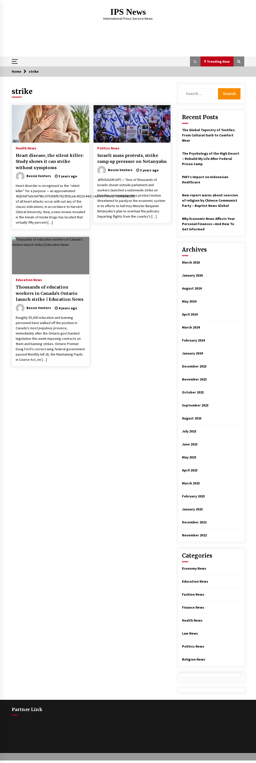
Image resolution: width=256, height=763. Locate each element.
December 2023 (194, 366)
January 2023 (192, 509)
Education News (29, 280)
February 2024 (193, 340)
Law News (190, 633)
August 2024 (192, 288)
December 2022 (194, 522)
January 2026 (192, 275)
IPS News (128, 12)
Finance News (193, 607)
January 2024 (192, 353)
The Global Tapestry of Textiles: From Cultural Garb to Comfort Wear (208, 135)
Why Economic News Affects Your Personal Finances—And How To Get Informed (208, 223)
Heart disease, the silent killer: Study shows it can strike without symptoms (50, 161)
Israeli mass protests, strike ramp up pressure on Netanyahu (131, 158)
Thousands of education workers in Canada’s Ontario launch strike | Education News (50, 293)
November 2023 (194, 379)
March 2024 (191, 327)
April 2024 (190, 314)
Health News (26, 148)
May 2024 (189, 301)
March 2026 (191, 262)
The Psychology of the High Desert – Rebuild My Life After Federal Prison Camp (210, 158)
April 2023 (190, 470)
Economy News (194, 568)
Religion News (193, 659)
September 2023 (195, 405)
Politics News (108, 148)
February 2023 (193, 496)
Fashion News (193, 594)
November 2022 (194, 535)
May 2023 (189, 457)
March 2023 (191, 483)
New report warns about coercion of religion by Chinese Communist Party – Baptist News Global (210, 200)
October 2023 (193, 392)
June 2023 (190, 444)
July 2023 (189, 431)
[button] (195, 61)
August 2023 (192, 418)
